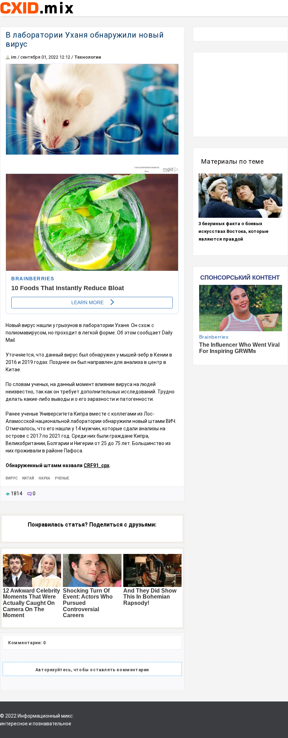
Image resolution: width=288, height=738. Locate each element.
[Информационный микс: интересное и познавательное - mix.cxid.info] (36, 14)
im (14, 57)
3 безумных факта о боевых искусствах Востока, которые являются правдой (233, 231)
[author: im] (8, 57)
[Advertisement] (240, 94)
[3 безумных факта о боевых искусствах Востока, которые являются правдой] (240, 196)
